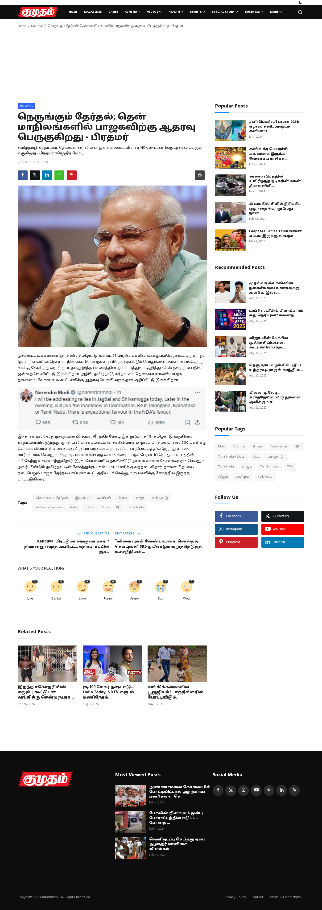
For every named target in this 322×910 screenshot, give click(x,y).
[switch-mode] (300, 2)
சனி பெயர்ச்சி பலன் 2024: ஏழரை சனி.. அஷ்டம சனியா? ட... (274, 126)
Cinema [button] (131, 12)
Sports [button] (196, 12)
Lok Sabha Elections (49, 507)
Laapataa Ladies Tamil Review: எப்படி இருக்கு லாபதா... (275, 233)
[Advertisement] (161, 68)
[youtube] (256, 790)
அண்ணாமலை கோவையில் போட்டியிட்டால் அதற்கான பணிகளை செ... (180, 792)
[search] (300, 12)
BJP (118, 507)
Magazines (93, 12)
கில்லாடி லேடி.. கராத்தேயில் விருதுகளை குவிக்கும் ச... (275, 397)
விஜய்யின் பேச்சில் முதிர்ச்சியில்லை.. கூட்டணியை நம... (268, 343)
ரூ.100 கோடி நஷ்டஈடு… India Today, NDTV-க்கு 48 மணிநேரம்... (108, 692)
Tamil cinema (269, 467)
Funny (108, 599)
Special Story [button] (223, 12)
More (274, 12)
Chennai (239, 447)
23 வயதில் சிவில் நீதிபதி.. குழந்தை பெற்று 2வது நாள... (275, 208)
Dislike (56, 599)
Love (82, 599)
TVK (290, 467)
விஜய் (223, 477)
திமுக (258, 447)
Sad (160, 599)
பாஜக (139, 498)
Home (73, 12)
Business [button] (252, 12)
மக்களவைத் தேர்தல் (51, 498)
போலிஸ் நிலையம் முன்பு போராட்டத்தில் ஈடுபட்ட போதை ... (176, 818)
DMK (221, 447)
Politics (90, 507)
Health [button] (174, 12)
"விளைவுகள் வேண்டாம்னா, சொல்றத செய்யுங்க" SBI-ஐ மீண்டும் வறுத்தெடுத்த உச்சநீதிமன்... (158, 546)
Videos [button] (152, 12)
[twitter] (230, 790)
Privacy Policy (234, 897)
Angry (134, 599)
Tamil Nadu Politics (231, 457)
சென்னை (279, 447)
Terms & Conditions (284, 897)
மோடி (122, 498)
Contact (257, 897)
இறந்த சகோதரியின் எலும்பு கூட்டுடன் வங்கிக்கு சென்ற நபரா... (46, 692)
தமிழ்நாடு (160, 498)
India (73, 507)
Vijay (256, 457)
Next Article (125, 533)
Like (30, 599)
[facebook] (218, 790)
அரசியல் (104, 498)
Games (113, 12)
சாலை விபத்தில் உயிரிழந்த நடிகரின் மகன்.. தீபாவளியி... (276, 181)
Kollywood (265, 477)
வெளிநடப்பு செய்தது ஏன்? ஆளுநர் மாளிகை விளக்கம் (177, 844)
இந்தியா (82, 498)
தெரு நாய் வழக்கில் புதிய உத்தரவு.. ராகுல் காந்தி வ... (276, 368)
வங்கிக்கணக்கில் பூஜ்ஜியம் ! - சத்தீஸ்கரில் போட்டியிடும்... (175, 692)
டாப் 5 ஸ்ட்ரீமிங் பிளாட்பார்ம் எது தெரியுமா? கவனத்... (276, 313)
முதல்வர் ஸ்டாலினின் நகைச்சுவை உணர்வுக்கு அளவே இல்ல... (274, 288)
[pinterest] (269, 790)
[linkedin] (281, 790)
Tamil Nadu (136, 507)
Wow (186, 599)
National (37, 26)
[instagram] (243, 790)
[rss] (294, 790)
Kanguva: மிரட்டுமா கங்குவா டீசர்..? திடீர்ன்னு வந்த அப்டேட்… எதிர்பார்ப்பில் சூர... (66, 546)
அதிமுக (242, 477)
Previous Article (96, 533)
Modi (105, 507)
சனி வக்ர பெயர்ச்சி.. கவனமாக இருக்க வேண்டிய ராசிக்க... (269, 154)
